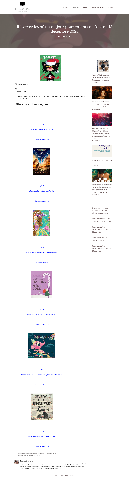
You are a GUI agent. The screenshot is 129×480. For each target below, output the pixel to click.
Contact (110, 7)
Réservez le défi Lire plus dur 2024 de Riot (29, 455)
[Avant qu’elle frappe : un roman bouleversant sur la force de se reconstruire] (102, 71)
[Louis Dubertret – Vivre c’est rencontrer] (102, 156)
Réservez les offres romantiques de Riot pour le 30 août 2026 (101, 229)
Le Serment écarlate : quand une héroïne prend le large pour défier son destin (101, 104)
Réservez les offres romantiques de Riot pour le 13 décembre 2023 (36, 453)
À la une (65, 7)
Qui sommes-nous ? (98, 7)
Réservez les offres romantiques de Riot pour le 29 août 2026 (101, 248)
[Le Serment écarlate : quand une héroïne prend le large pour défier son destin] (102, 98)
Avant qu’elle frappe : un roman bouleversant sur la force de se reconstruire (101, 77)
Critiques (85, 7)
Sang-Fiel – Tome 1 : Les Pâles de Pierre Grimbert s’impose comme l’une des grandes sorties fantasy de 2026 (101, 134)
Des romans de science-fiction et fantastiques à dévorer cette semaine (100, 210)
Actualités (75, 7)
